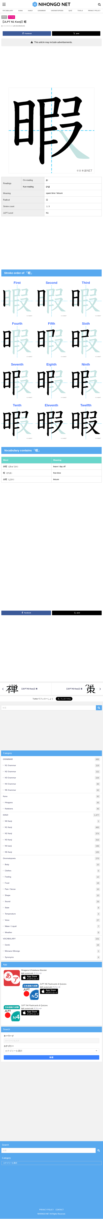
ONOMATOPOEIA (57, 10)
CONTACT (60, 1210)
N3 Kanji (52, 840)
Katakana (52, 809)
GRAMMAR (42, 10)
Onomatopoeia (51, 858)
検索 (51, 1057)
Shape (52, 895)
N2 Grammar (52, 772)
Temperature (52, 914)
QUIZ (70, 10)
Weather (52, 932)
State (52, 908)
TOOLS (80, 10)
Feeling (52, 877)
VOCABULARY (8, 10)
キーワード (9, 1036)
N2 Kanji (52, 833)
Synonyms (52, 957)
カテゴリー (9, 1046)
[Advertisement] (51, 67)
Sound (52, 901)
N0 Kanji (52, 821)
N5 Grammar (52, 790)
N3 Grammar (52, 778)
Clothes (52, 871)
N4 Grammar (52, 784)
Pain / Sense (52, 889)
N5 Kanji (52, 852)
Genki (52, 945)
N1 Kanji (11, 17)
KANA (20, 10)
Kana (51, 796)
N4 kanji (52, 846)
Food (52, 883)
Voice (52, 920)
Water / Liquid (52, 926)
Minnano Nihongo (52, 951)
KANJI (30, 10)
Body (52, 865)
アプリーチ (38, 973)
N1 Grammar (52, 765)
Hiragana (52, 803)
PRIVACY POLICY (94, 10)
